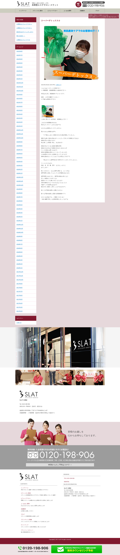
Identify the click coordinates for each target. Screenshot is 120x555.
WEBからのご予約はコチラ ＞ (60, 465)
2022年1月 (19, 78)
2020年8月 (19, 145)
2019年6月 (19, 201)
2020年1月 (19, 173)
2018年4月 (19, 256)
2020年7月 (19, 149)
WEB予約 (66, 481)
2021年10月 (20, 90)
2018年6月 (19, 248)
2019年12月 (20, 177)
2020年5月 (19, 157)
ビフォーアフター (52, 10)
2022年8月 (19, 51)
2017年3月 (19, 307)
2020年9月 (19, 142)
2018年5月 (19, 252)
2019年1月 (19, 220)
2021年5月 (19, 110)
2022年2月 (19, 75)
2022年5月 (19, 63)
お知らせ (58, 84)
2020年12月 (20, 130)
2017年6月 (19, 295)
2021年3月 (19, 118)
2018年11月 (20, 228)
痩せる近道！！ (21, 36)
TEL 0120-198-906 (69, 478)
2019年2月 (19, 216)
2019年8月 (19, 193)
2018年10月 (20, 232)
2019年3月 (19, 212)
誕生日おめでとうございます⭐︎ (25, 32)
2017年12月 (20, 271)
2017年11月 (20, 275)
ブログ (97, 10)
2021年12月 (20, 82)
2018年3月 (19, 260)
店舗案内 (82, 10)
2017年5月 (19, 299)
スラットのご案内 (38, 10)
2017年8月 (19, 287)
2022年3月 (19, 71)
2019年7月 (19, 197)
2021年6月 (19, 106)
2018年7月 (19, 244)
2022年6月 (19, 59)
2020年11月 (20, 134)
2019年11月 (20, 181)
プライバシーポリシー (27, 530)
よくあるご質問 (25, 503)
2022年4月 (19, 67)
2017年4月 (19, 303)
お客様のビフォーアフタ (23, 40)
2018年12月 (20, 224)
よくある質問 (67, 10)
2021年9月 (19, 94)
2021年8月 (19, 98)
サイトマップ (24, 525)
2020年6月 (19, 153)
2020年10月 (20, 138)
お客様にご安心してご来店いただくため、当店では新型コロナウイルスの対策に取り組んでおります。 (103, 16)
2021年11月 (20, 86)
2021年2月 (19, 122)
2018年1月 (19, 268)
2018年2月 (19, 264)
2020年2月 (19, 169)
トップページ (22, 10)
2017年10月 (20, 279)
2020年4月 (19, 161)
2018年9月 (19, 236)
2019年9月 (19, 189)
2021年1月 (19, 126)
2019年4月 (19, 209)
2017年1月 (19, 311)
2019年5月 (19, 205)
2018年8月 (19, 240)
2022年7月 (19, 55)
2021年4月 (19, 114)
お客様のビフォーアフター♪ (24, 24)
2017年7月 (19, 291)
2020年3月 (19, 165)
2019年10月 (20, 185)
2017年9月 (19, 283)
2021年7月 (19, 102)
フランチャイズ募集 (26, 519)
